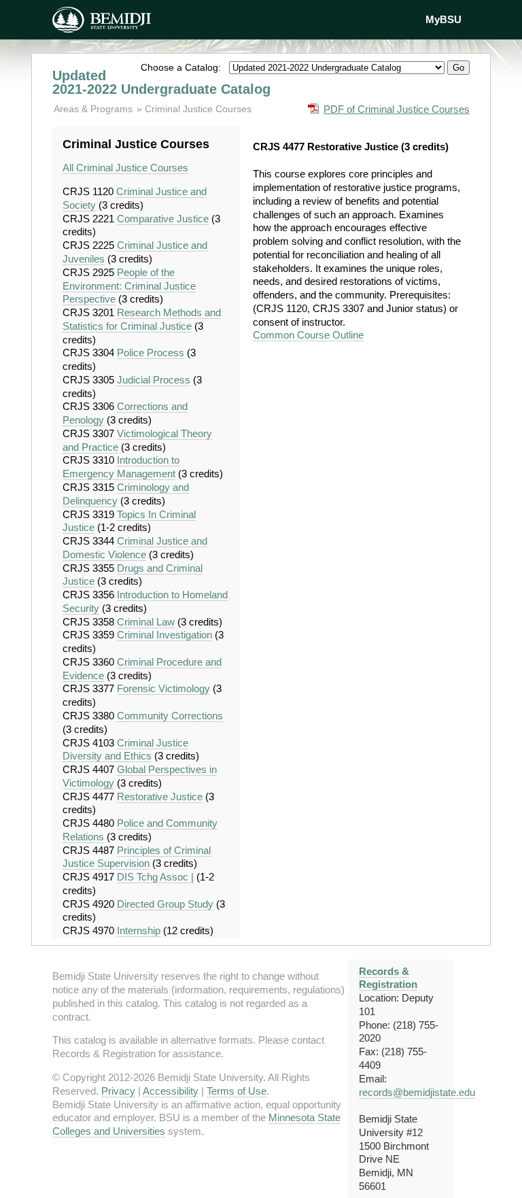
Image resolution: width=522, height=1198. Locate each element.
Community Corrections (170, 715)
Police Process (150, 352)
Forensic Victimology (163, 688)
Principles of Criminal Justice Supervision (137, 857)
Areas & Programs (94, 108)
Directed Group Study (165, 904)
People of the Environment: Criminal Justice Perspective (129, 286)
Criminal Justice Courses (198, 108)
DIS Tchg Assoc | (155, 877)
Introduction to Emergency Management (121, 466)
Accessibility (170, 1091)
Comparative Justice (163, 218)
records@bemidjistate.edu (417, 1092)
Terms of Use (236, 1091)
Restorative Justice (160, 796)
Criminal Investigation (164, 634)
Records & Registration (388, 978)
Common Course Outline (308, 335)
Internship (138, 930)
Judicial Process (153, 380)
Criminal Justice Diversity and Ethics (125, 749)
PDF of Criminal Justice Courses (397, 109)
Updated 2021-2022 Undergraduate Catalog (161, 82)
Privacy (118, 1091)
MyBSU (443, 19)
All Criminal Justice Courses (125, 167)
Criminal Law (146, 622)
